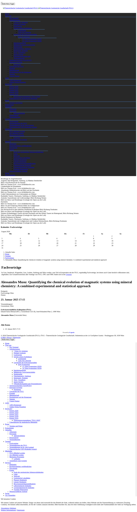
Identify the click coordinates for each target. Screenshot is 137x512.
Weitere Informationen (8, 510)
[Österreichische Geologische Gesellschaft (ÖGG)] (38, 8)
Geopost (68, 274)
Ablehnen (12, 508)
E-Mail (3, 337)
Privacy (9, 337)
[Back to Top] (2, 2)
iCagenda (71, 332)
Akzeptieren (5, 508)
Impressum (16, 337)
